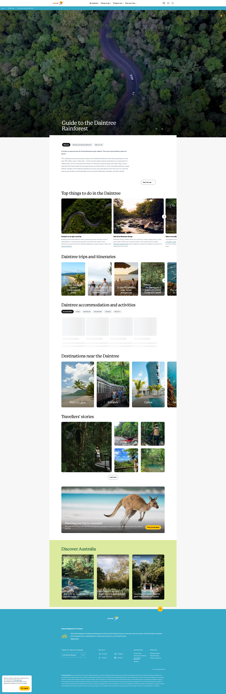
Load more (113, 477)
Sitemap (136, 661)
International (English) (69, 655)
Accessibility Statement (137, 658)
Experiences (86, 311)
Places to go (11, 8)
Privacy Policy (137, 653)
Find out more (18, 680)
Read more (75, 639)
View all (116, 311)
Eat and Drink (98, 311)
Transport (108, 311)
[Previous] (62, 216)
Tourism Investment (155, 658)
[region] (148, 164)
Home (2, 8)
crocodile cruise (171, 242)
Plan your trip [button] (130, 3)
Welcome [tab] (66, 145)
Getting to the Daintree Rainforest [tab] (82, 145)
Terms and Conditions (140, 655)
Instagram (120, 653)
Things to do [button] (117, 3)
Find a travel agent (153, 527)
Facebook (104, 653)
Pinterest (120, 657)
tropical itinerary (66, 246)
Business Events (154, 655)
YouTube (104, 657)
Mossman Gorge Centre (121, 244)
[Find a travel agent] (113, 510)
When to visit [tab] (98, 145)
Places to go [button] (105, 3)
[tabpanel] (95, 161)
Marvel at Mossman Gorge (122, 236)
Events (78, 311)
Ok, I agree (24, 688)
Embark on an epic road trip (71, 236)
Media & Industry (155, 653)
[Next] (164, 216)
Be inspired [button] (94, 3)
